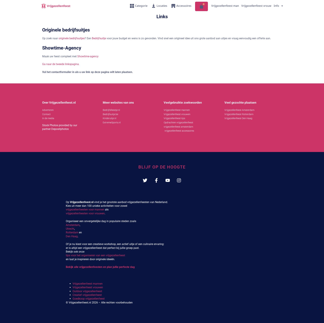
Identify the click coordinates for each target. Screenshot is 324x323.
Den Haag (72, 236)
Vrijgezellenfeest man (225, 6)
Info (276, 6)
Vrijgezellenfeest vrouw (256, 6)
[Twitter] (145, 180)
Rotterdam (72, 232)
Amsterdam (73, 225)
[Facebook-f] (156, 180)
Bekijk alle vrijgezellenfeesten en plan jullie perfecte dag (100, 267)
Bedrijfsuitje (99, 38)
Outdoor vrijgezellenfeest (87, 291)
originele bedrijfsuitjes (72, 38)
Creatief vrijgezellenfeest (87, 295)
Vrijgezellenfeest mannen (88, 283)
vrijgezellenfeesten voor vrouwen (85, 213)
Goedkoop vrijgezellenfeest (89, 298)
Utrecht (70, 228)
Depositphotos (60, 129)
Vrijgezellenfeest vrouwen (88, 287)
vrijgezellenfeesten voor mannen (85, 209)
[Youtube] (167, 180)
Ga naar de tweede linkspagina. (60, 64)
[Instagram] (179, 180)
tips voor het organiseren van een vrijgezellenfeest (95, 255)
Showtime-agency (88, 56)
